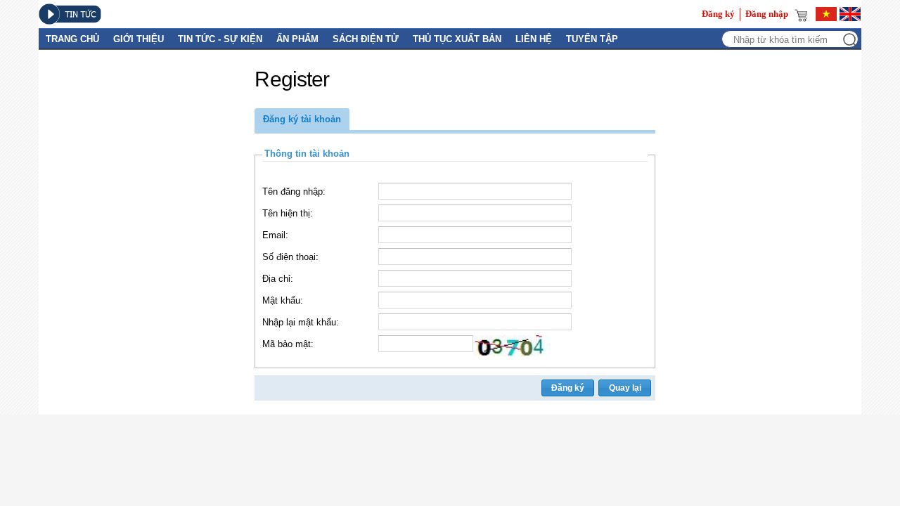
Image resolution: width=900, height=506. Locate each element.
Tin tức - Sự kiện (220, 39)
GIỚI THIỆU (138, 39)
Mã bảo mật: (288, 344)
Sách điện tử (366, 39)
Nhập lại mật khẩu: (300, 322)
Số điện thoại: (290, 257)
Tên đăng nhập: (294, 191)
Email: (275, 235)
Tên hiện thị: (287, 213)
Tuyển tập (592, 39)
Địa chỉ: (277, 278)
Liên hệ (533, 39)
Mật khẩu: (282, 300)
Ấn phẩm (297, 39)
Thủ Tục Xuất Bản (457, 39)
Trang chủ (72, 39)
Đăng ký (718, 13)
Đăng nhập (766, 13)
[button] (302, 119)
